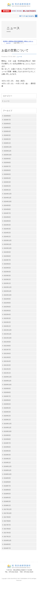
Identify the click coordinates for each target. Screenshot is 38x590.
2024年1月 (7, 236)
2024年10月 (7, 201)
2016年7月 (7, 548)
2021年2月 (7, 369)
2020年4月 (7, 408)
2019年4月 (7, 451)
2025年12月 (7, 147)
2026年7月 (7, 120)
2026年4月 (7, 131)
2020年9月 (7, 388)
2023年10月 (7, 248)
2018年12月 (7, 466)
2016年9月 (7, 544)
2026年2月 (7, 139)
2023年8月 (7, 256)
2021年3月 (7, 365)
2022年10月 (7, 295)
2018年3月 (7, 501)
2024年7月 (7, 213)
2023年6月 (7, 264)
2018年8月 (7, 482)
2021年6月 (7, 353)
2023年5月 (7, 268)
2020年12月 (7, 377)
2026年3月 (7, 135)
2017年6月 (7, 529)
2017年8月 (7, 521)
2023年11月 (7, 244)
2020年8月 (7, 392)
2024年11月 (7, 197)
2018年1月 (7, 505)
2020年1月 (7, 419)
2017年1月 (7, 536)
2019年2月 (7, 458)
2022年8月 (7, 303)
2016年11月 (7, 540)
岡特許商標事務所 (19, 8)
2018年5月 (7, 493)
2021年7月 (7, 349)
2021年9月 (7, 342)
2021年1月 (7, 373)
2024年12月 (7, 194)
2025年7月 (7, 166)
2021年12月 (7, 330)
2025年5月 (7, 174)
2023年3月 (7, 275)
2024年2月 (7, 232)
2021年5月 (7, 357)
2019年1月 (7, 462)
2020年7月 (7, 396)
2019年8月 (7, 439)
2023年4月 (7, 271)
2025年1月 (7, 190)
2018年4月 (7, 497)
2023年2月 (7, 279)
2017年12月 (7, 509)
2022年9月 (7, 299)
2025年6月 (7, 170)
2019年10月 (7, 431)
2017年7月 (7, 525)
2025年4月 (7, 178)
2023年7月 (7, 260)
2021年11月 (7, 334)
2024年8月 (7, 209)
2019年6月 (7, 447)
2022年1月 (7, 326)
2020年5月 (7, 404)
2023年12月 (7, 240)
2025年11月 (7, 151)
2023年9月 (7, 252)
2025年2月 (7, 186)
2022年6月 (7, 306)
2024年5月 (7, 221)
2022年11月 (7, 291)
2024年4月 (7, 225)
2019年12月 (7, 423)
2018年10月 (7, 474)
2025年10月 (7, 155)
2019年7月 (7, 443)
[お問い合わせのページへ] (19, 11)
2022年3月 (7, 318)
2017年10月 (7, 513)
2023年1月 (7, 283)
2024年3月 (7, 229)
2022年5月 (7, 310)
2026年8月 (7, 116)
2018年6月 (7, 490)
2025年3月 (7, 182)
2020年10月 (7, 384)
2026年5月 (7, 127)
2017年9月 (7, 517)
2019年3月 (7, 455)
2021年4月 (7, 361)
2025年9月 (7, 158)
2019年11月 (7, 427)
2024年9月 (7, 205)
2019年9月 (7, 435)
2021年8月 (7, 346)
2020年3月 (7, 412)
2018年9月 (7, 478)
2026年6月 (7, 123)
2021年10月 (7, 338)
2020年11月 (7, 381)
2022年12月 (7, 287)
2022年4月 (7, 314)
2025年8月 (7, 162)
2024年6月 (7, 217)
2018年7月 (7, 486)
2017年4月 (7, 532)
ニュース (19, 56)
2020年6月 (7, 400)
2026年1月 (7, 143)
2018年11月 (7, 470)
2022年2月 (7, 322)
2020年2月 (7, 416)
